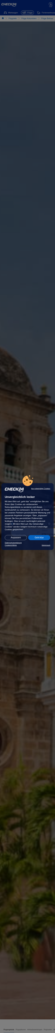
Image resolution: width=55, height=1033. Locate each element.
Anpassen (16, 537)
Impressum (46, 545)
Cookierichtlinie (11, 545)
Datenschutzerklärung (13, 543)
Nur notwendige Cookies (40, 489)
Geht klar (39, 537)
